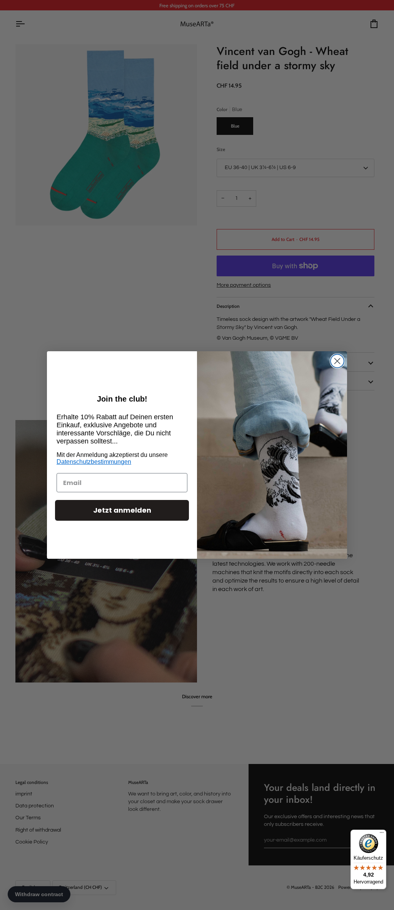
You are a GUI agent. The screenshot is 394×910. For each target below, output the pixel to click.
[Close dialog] (337, 361)
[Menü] (381, 834)
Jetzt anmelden (122, 510)
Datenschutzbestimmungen (94, 461)
